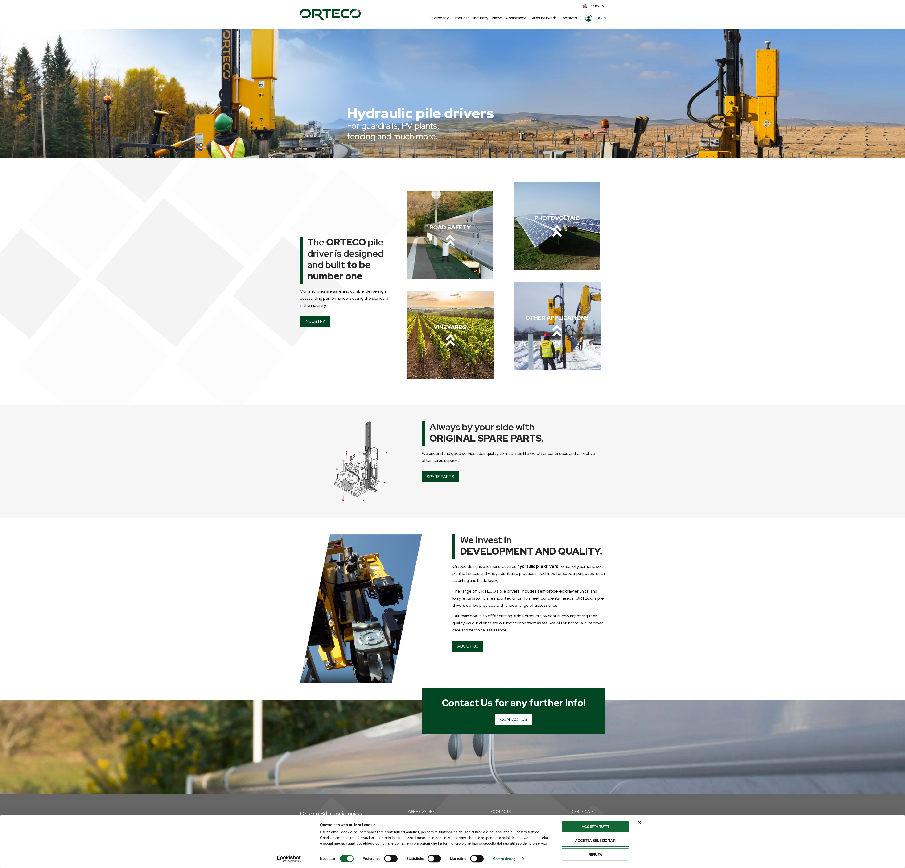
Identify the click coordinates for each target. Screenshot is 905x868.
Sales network (543, 18)
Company (440, 18)
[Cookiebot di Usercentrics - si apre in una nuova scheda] (288, 858)
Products (460, 18)
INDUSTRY (314, 321)
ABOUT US (467, 646)
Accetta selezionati (595, 841)
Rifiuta (595, 854)
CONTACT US (513, 719)
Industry (480, 18)
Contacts (568, 18)
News (497, 18)
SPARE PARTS (440, 476)
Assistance (516, 18)
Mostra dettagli (505, 859)
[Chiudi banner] (639, 822)
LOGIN (599, 18)
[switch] (391, 858)
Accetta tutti (595, 827)
